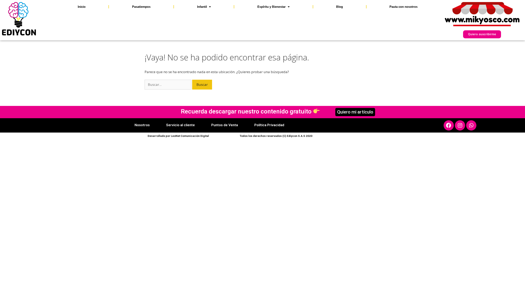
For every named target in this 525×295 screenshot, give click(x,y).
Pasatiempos (141, 6)
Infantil (202, 6)
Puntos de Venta (224, 125)
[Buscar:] (168, 84)
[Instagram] (460, 125)
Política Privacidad (269, 125)
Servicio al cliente (180, 125)
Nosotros (142, 125)
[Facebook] (449, 125)
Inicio (82, 6)
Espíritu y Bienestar (271, 6)
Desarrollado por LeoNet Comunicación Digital (178, 135)
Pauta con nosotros (403, 6)
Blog (339, 6)
